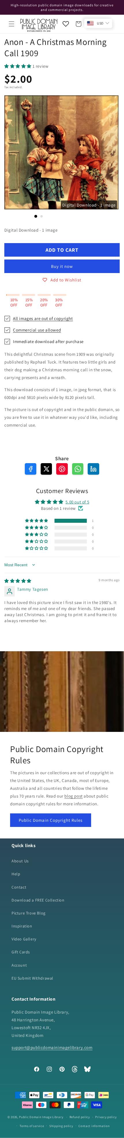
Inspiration (22, 926)
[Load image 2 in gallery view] (41, 216)
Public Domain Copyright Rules (50, 820)
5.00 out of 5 (77, 502)
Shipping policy (61, 1126)
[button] (11, 24)
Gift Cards (21, 952)
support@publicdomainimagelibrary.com (52, 1047)
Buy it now (62, 266)
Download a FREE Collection (38, 900)
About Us (20, 861)
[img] (17, 581)
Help (16, 873)
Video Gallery (24, 939)
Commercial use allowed (37, 330)
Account (19, 965)
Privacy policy (106, 1117)
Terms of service (32, 1126)
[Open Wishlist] (65, 24)
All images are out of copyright (43, 318)
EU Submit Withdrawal (32, 978)
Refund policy (79, 1117)
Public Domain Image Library (41, 1117)
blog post (73, 796)
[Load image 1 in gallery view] (36, 216)
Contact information (94, 1126)
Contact (19, 887)
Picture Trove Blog (29, 913)
